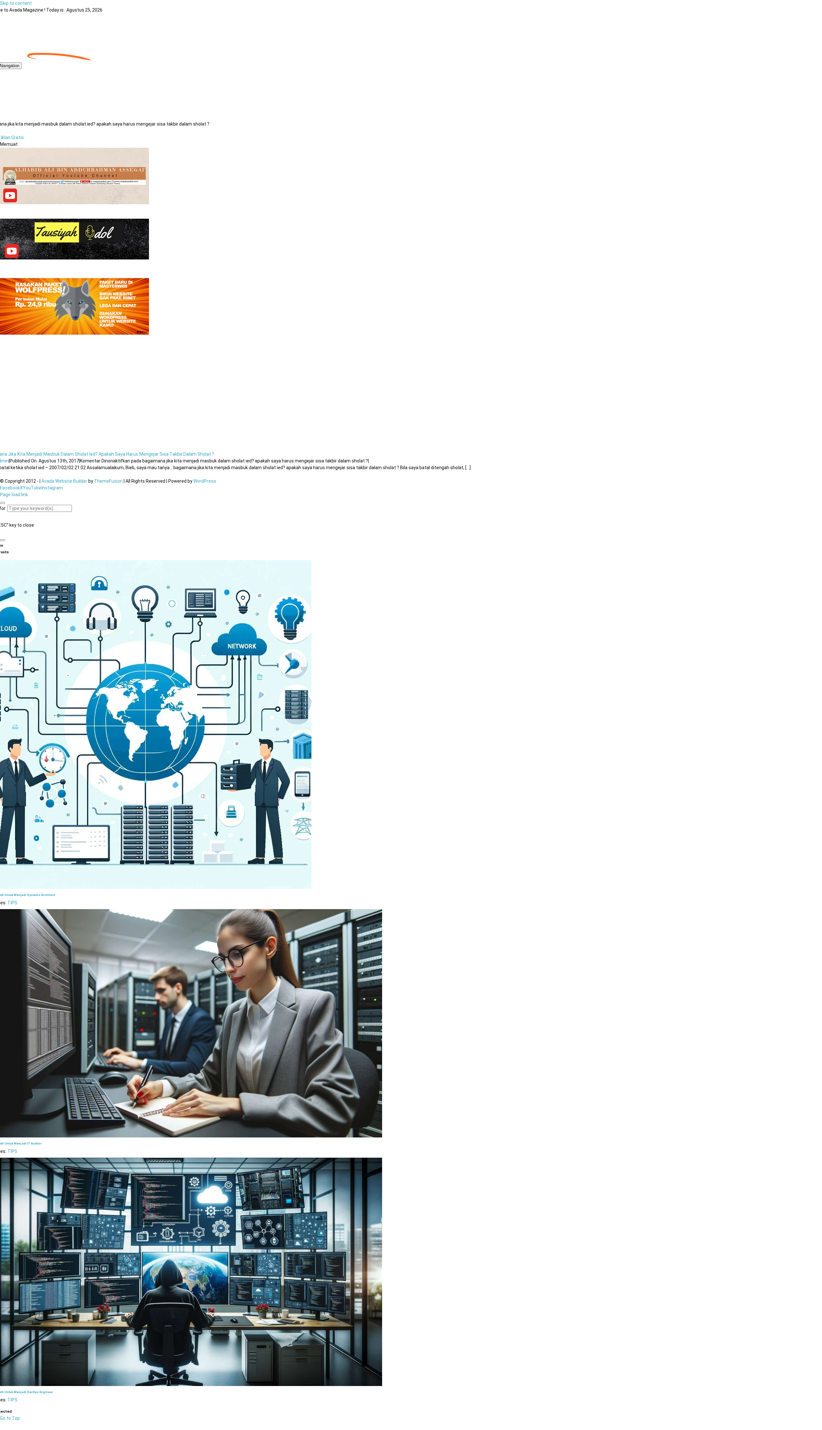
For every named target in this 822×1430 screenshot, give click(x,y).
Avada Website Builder (64, 481)
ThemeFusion (108, 481)
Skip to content (16, 3)
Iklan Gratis (12, 137)
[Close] (2, 503)
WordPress (204, 481)
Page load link (14, 494)
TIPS (12, 902)
